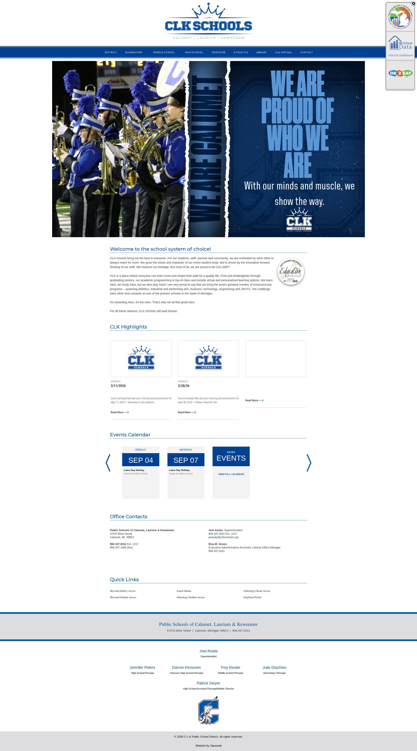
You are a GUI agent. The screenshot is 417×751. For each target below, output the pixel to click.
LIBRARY (261, 52)
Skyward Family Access (123, 591)
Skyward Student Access (123, 597)
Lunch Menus (184, 591)
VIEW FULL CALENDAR (231, 474)
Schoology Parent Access (257, 591)
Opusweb (209, 745)
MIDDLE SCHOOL (164, 52)
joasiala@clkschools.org (223, 537)
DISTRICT (111, 52)
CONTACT (306, 52)
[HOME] (208, 20)
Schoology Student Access (191, 597)
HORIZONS (219, 52)
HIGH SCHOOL (194, 52)
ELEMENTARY (134, 52)
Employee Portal (252, 597)
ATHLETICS (241, 52)
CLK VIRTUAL (283, 52)
